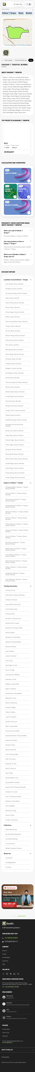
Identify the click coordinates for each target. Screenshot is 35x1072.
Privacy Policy (6, 1029)
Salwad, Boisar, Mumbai (13, 415)
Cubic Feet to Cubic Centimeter (15, 595)
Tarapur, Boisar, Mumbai (13, 326)
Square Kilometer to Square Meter (16, 735)
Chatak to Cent (10, 745)
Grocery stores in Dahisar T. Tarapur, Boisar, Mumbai (17, 506)
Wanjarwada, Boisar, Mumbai (15, 454)
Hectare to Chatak (11, 740)
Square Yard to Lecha (12, 623)
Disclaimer (5, 1036)
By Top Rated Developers (13, 834)
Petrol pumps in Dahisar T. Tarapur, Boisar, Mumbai (16, 561)
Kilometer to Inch (11, 679)
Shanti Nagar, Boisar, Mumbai (15, 354)
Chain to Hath (10, 815)
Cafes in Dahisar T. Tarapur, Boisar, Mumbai (16, 568)
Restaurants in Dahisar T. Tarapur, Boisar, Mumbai (16, 549)
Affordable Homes (11, 829)
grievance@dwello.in (7, 1042)
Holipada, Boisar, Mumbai (13, 363)
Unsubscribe (5, 1057)
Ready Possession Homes (14, 848)
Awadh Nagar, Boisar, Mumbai (15, 463)
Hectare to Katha (11, 646)
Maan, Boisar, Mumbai (12, 298)
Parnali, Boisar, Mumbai (13, 331)
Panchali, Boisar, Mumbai (13, 359)
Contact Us (5, 961)
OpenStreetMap (21, 45)
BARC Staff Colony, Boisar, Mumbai (17, 459)
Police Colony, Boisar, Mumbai (15, 473)
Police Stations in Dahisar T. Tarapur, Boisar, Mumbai (17, 524)
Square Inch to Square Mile (14, 628)
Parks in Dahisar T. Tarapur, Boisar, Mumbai (16, 537)
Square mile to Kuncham (13, 604)
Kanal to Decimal (11, 749)
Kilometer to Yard (11, 764)
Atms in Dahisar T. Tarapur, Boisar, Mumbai (16, 494)
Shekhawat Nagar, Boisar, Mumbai (16, 420)
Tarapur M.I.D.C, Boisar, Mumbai (15, 410)
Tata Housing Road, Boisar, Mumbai (17, 321)
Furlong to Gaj (10, 614)
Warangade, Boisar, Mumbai (14, 349)
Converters (9, 858)
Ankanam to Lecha (11, 792)
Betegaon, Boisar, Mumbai (14, 368)
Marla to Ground (11, 768)
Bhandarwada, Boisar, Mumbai (15, 392)
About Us (4, 950)
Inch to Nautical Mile (12, 754)
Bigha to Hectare (11, 689)
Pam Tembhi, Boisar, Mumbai (14, 284)
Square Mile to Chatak (12, 782)
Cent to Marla (10, 651)
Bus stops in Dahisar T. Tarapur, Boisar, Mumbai (15, 543)
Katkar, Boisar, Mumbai (13, 317)
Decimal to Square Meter (13, 642)
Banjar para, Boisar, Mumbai (14, 431)
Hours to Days (10, 670)
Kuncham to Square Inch (13, 618)
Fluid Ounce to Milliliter (13, 675)
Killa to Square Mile (12, 726)
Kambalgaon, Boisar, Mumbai (15, 373)
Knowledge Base (11, 862)
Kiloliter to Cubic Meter (13, 801)
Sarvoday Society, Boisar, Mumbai (16, 293)
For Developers (6, 957)
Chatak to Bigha (11, 707)
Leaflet (8, 45)
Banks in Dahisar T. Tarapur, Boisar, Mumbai (16, 518)
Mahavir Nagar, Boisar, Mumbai (15, 335)
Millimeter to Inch (11, 698)
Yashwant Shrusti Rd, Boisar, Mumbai (14, 425)
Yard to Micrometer (12, 609)
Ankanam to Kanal (11, 600)
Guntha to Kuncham (12, 820)
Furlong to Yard (10, 590)
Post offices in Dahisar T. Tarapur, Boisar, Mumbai (16, 555)
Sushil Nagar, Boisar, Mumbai (15, 468)
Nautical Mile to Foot (12, 778)
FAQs (3, 964)
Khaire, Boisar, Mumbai (13, 387)
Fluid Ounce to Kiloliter (13, 731)
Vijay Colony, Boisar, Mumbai (15, 340)
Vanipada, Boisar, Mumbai (14, 449)
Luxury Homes (10, 843)
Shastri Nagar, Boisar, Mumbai (15, 440)
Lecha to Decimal (11, 656)
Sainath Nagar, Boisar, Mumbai (15, 477)
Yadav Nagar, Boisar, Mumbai (15, 445)
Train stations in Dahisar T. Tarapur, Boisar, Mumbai (17, 580)
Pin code (8, 867)
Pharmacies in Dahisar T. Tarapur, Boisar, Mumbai (16, 500)
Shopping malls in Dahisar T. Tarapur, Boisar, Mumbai (17, 488)
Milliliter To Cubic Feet (12, 684)
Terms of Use (5, 1032)
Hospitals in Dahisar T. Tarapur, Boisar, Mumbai (15, 574)
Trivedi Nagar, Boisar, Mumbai (15, 396)
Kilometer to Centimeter (13, 637)
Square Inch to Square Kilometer (16, 787)
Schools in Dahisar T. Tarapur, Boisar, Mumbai (17, 512)
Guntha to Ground (11, 721)
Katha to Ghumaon (11, 703)
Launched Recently (12, 839)
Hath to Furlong (10, 759)
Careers (4, 954)
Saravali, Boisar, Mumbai (13, 401)
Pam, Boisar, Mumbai (12, 345)
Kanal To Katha (10, 632)
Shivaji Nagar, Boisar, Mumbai (15, 312)
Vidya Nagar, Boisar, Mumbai (14, 435)
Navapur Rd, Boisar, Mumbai (14, 406)
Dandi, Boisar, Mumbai (12, 378)
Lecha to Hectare (11, 717)
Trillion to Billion (10, 712)
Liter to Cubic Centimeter (13, 796)
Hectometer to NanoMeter (14, 693)
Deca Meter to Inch (11, 665)
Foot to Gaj (9, 660)
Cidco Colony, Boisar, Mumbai (15, 303)
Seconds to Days (11, 810)
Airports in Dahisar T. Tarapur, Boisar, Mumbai (17, 531)
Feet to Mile (9, 773)
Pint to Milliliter (10, 806)
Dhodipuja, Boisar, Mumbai (14, 288)
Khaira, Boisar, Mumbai (13, 307)
